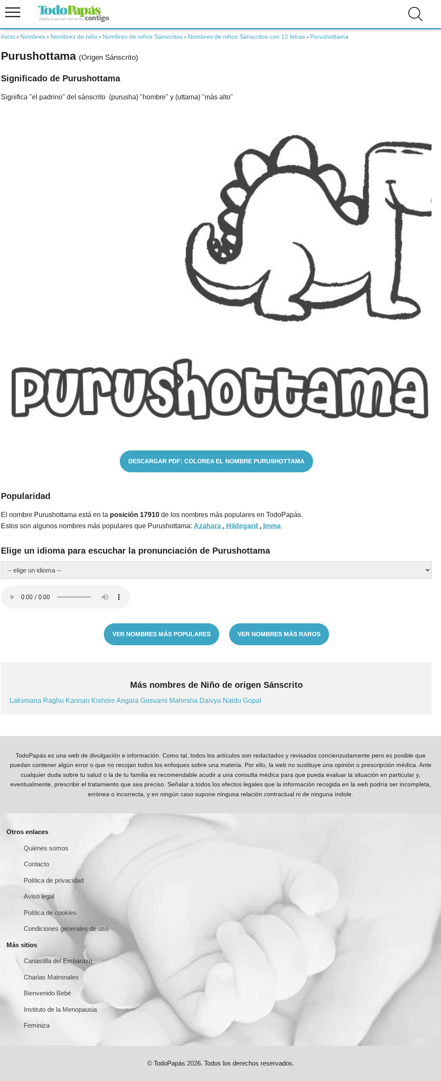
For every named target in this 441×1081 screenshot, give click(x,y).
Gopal (252, 700)
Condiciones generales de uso (66, 928)
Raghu (54, 700)
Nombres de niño (73, 36)
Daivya (211, 700)
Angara (128, 700)
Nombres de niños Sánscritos (142, 36)
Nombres (32, 36)
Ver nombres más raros (279, 634)
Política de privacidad (54, 880)
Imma (272, 526)
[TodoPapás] (73, 20)
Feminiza (37, 1025)
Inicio (8, 36)
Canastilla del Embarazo (58, 960)
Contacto (36, 864)
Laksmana (26, 700)
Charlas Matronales (51, 977)
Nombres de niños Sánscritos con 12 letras (246, 36)
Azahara (208, 526)
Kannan (78, 700)
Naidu (233, 700)
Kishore (103, 700)
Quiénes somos (46, 848)
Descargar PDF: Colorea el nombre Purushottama (216, 461)
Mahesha (184, 700)
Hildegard (243, 526)
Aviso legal (39, 896)
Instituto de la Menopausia (60, 1009)
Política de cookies (50, 912)
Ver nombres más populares (161, 634)
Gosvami (154, 700)
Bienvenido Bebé (47, 993)
